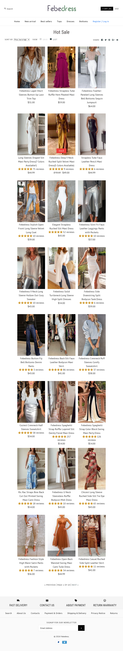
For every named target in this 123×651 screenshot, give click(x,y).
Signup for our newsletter (62, 622)
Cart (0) (106, 8)
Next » (75, 585)
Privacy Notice (98, 613)
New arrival (30, 21)
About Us (21, 613)
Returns (114, 613)
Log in (106, 21)
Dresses (70, 21)
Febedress (65, 636)
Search (8, 613)
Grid (45, 39)
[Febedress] (61, 4)
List (55, 39)
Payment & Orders (53, 613)
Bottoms (83, 21)
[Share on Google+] (113, 40)
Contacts (35, 613)
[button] (25, 169)
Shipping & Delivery (76, 613)
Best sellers (46, 21)
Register (97, 21)
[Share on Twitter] (106, 40)
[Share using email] (117, 40)
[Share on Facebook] (102, 40)
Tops (59, 21)
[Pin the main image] (109, 40)
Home (17, 21)
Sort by (9, 39)
